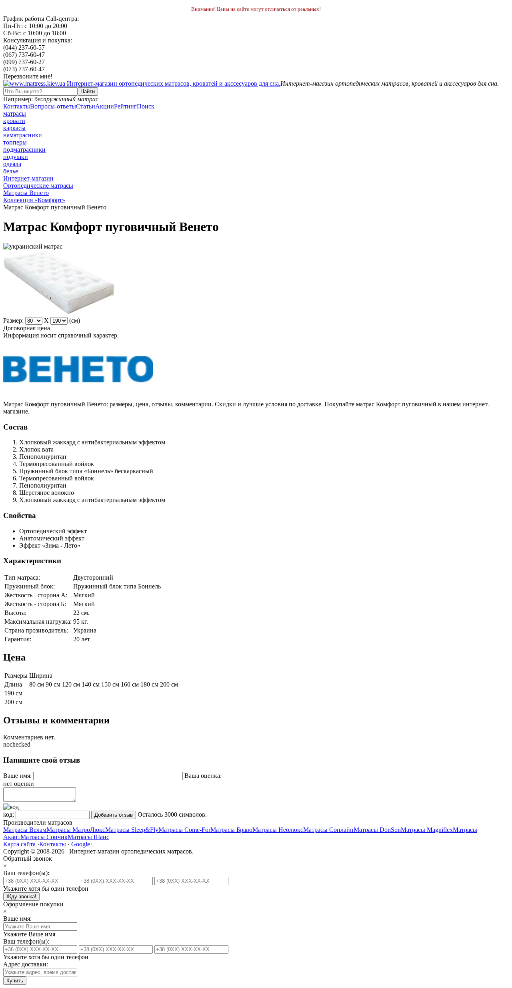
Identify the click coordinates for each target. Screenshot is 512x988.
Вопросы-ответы (53, 106)
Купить (14, 981)
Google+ (82, 844)
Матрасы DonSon (377, 829)
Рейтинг (125, 106)
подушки (15, 156)
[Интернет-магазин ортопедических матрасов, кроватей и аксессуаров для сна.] (141, 83)
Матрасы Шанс (88, 836)
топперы (15, 142)
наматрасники (22, 135)
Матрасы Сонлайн (328, 829)
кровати (14, 120)
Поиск (145, 106)
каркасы (14, 128)
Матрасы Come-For (184, 829)
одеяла (12, 164)
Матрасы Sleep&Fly (131, 829)
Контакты (16, 106)
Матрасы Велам (24, 829)
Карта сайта (19, 844)
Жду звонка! (21, 897)
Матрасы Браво (231, 829)
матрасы (14, 113)
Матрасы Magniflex (427, 829)
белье (10, 171)
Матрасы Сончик (44, 836)
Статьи (85, 106)
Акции (104, 106)
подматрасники (24, 149)
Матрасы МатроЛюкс (75, 829)
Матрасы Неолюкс (277, 829)
